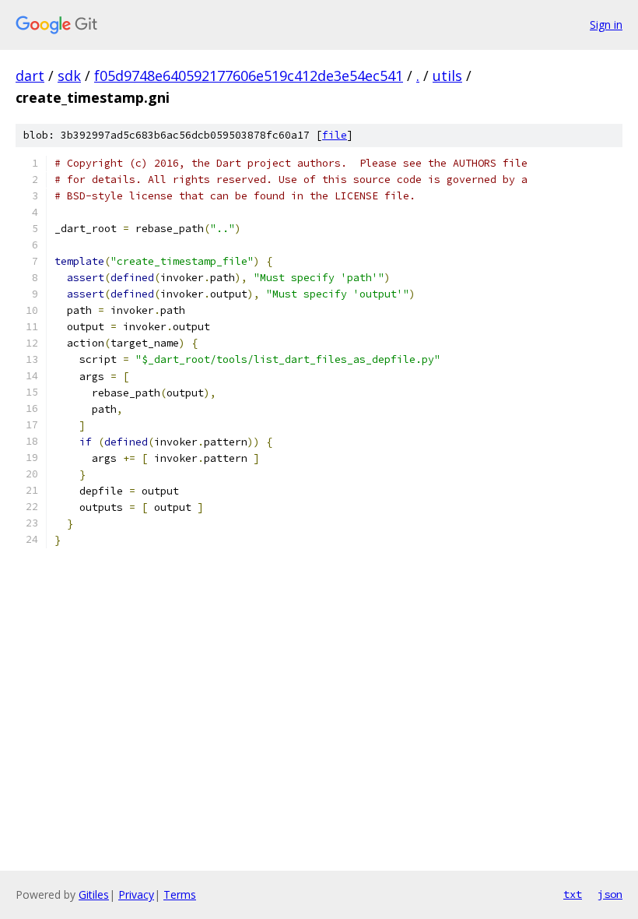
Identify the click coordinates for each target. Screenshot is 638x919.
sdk (69, 75)
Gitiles (94, 894)
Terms (179, 894)
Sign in (606, 24)
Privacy (136, 894)
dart (30, 75)
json (610, 894)
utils (447, 75)
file (334, 135)
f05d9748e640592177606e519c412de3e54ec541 (248, 75)
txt (572, 894)
